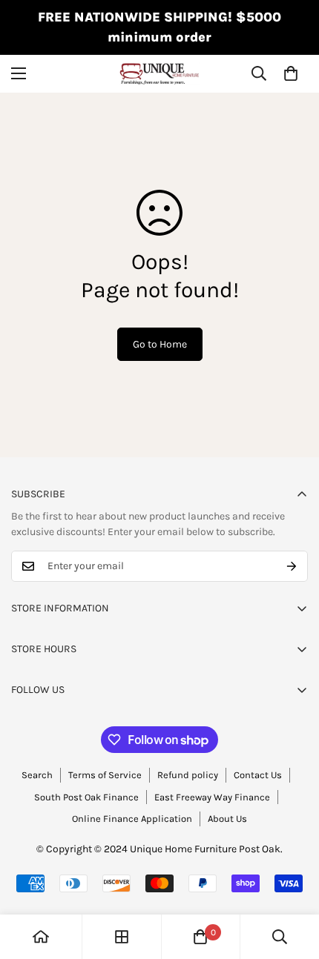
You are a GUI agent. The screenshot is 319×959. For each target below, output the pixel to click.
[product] (41, 937)
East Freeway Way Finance (212, 797)
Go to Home (160, 344)
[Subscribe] (291, 566)
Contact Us (258, 774)
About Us (227, 818)
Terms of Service (105, 774)
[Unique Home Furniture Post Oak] (159, 74)
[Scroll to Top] (292, 880)
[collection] (121, 936)
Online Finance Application (132, 818)
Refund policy (187, 774)
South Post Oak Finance (86, 797)
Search (37, 774)
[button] (291, 73)
